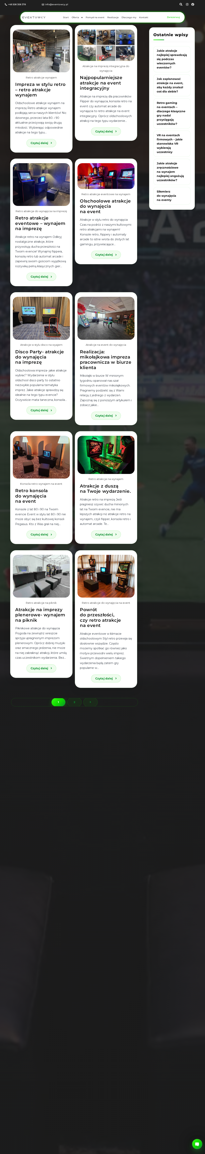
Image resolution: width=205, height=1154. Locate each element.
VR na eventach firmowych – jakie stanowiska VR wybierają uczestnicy (170, 143)
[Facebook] (193, 4)
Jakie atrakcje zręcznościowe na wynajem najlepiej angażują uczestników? (170, 172)
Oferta (75, 17)
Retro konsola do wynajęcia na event (31, 496)
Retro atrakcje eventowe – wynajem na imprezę (40, 223)
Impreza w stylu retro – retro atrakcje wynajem (40, 90)
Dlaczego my (129, 17)
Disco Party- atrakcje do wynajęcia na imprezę (39, 357)
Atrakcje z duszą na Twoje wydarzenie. (105, 488)
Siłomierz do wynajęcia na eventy (166, 196)
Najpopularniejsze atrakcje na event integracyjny (101, 83)
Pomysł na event (95, 17)
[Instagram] (187, 4)
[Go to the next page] (90, 702)
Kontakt (143, 17)
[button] (77, 17)
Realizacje (113, 17)
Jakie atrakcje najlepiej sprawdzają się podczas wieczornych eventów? (172, 59)
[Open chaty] (197, 1144)
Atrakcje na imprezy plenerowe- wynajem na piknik (40, 615)
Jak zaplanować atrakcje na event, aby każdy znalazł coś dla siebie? (170, 85)
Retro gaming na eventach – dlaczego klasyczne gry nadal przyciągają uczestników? (171, 113)
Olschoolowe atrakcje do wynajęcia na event (105, 206)
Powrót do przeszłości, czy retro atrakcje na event (100, 617)
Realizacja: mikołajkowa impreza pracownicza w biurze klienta (105, 359)
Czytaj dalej (43, 142)
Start (66, 17)
